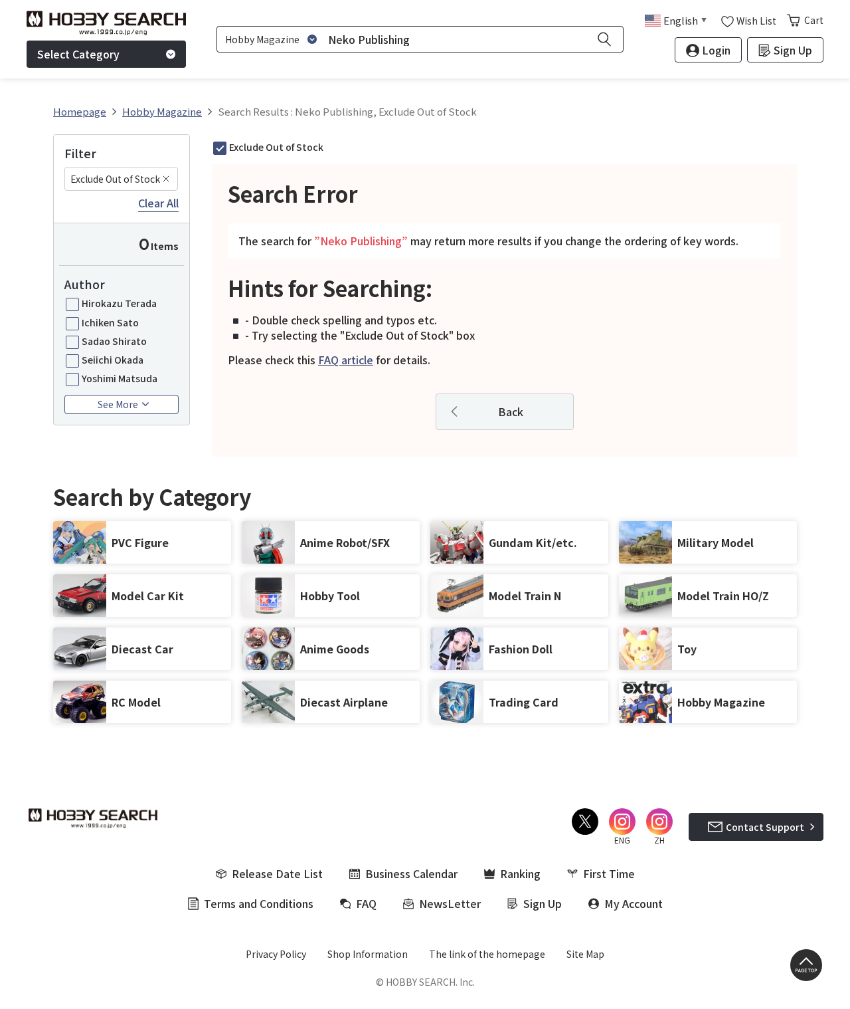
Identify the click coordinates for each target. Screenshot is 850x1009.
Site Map (585, 954)
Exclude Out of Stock (115, 178)
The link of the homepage (487, 954)
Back (510, 411)
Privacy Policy (276, 954)
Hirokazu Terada (119, 303)
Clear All (158, 203)
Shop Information (367, 954)
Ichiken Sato (110, 322)
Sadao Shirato (114, 341)
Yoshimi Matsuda (119, 378)
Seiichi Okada (112, 360)
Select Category (78, 54)
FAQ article (345, 360)
